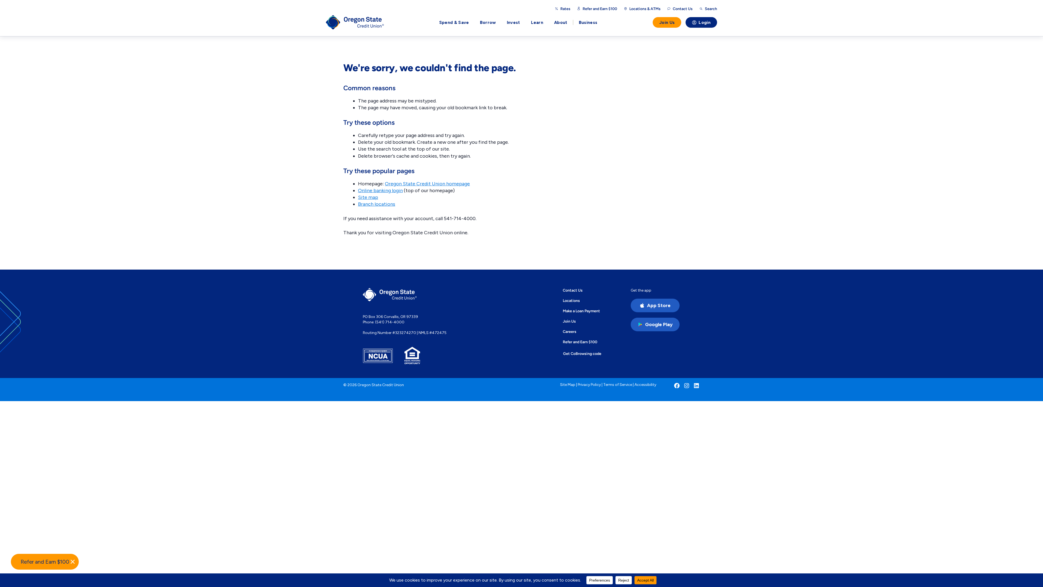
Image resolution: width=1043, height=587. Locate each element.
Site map (368, 197)
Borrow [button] (488, 22)
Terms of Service (617, 384)
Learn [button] (537, 22)
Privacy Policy (589, 384)
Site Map (567, 384)
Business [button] (588, 22)
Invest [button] (513, 22)
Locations (571, 300)
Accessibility (645, 384)
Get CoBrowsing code (582, 353)
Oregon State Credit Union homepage (427, 184)
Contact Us (573, 290)
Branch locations (376, 204)
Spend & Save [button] (454, 22)
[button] (45, 562)
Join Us (667, 22)
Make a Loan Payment (581, 311)
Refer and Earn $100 (600, 9)
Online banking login (380, 190)
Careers (569, 331)
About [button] (560, 22)
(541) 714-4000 (389, 322)
